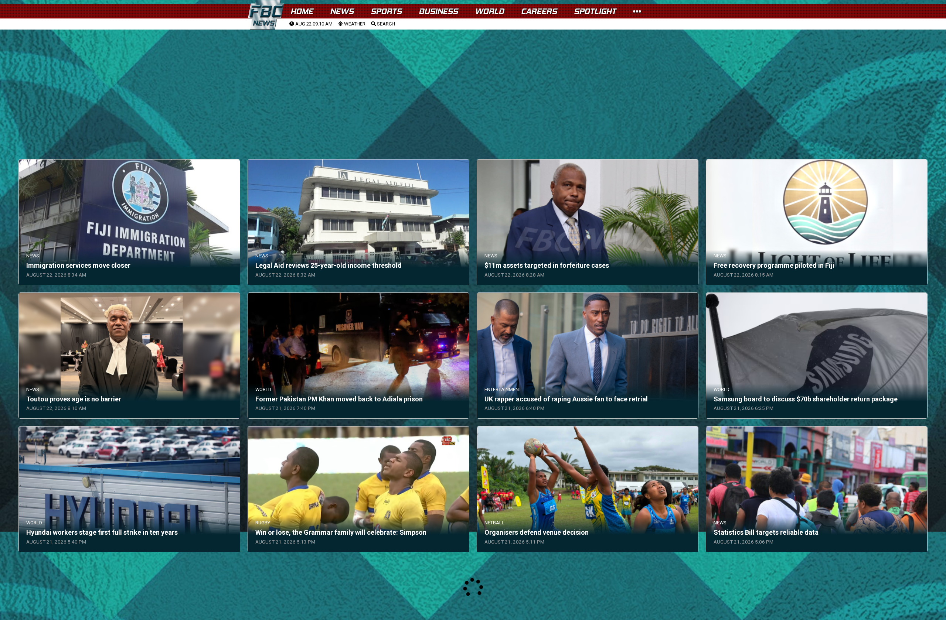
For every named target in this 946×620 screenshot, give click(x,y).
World (489, 11)
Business (438, 11)
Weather (354, 24)
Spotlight (595, 11)
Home (301, 11)
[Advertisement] (473, 85)
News (342, 11)
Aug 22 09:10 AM (313, 24)
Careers (539, 11)
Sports (386, 11)
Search (385, 24)
